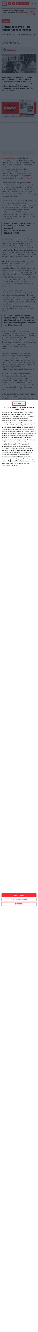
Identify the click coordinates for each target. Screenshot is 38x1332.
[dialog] (19, 866)
